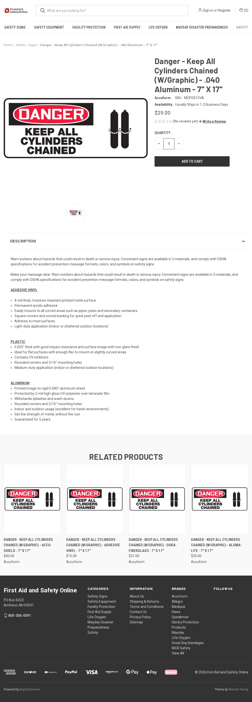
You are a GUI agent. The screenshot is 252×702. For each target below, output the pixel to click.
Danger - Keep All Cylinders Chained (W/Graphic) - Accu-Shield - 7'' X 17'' (28, 545)
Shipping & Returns (144, 601)
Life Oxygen (158, 27)
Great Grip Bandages (188, 643)
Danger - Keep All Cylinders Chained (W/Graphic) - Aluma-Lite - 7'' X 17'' (216, 545)
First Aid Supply (127, 27)
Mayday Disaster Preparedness (202, 27)
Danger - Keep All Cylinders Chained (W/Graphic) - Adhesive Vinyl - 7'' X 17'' (93, 545)
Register (224, 10)
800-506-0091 (19, 615)
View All (178, 653)
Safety (242, 27)
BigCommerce (30, 689)
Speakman (180, 617)
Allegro (177, 601)
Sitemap (136, 622)
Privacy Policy (140, 617)
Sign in (208, 10)
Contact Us (138, 612)
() (245, 10)
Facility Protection (89, 27)
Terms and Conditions (147, 607)
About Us (137, 596)
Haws (176, 612)
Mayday (178, 632)
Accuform (180, 596)
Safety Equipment (49, 27)
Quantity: (163, 133)
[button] (212, 121)
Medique (178, 607)
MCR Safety (181, 648)
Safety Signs (15, 27)
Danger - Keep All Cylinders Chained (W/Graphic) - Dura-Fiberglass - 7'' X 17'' (153, 545)
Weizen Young (238, 689)
